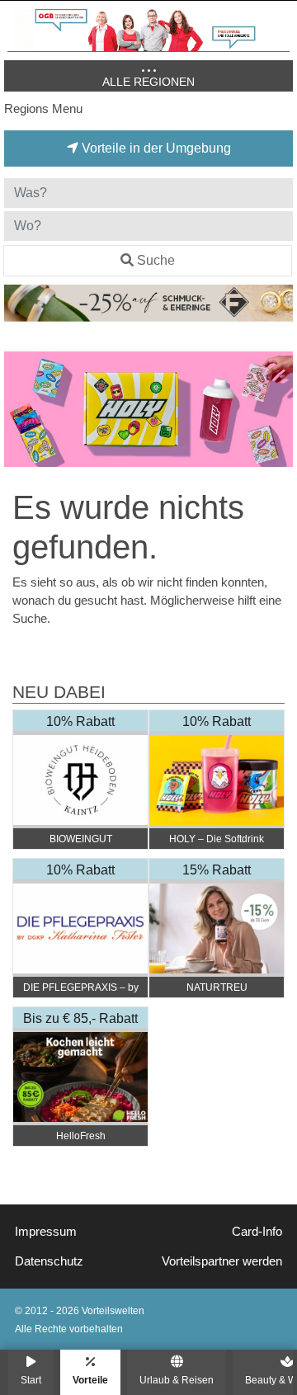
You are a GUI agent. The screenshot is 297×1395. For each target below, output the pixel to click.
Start (31, 1379)
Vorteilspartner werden (222, 1261)
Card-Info (257, 1231)
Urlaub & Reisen (176, 1379)
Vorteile (90, 1379)
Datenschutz (49, 1261)
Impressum (46, 1231)
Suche (156, 260)
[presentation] (19, 409)
